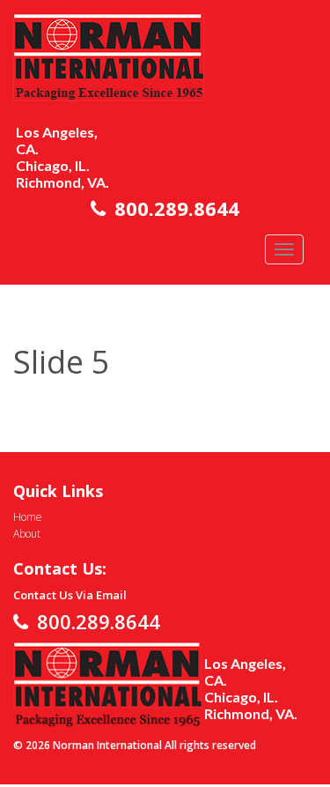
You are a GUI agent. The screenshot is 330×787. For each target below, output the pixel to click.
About (26, 533)
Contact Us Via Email (70, 595)
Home (27, 516)
